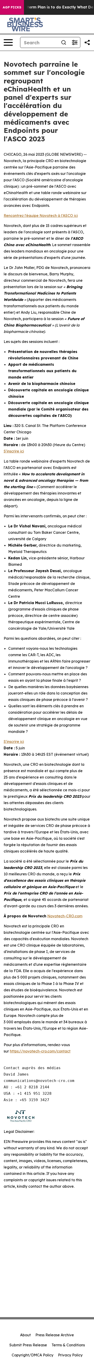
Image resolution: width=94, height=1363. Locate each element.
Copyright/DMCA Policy (32, 1355)
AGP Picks (12, 7)
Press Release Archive (54, 1335)
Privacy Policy (70, 1355)
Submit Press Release (28, 1345)
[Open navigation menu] (8, 42)
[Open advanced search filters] (74, 42)
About (25, 1335)
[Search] (63, 42)
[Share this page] (87, 42)
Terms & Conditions (68, 1345)
